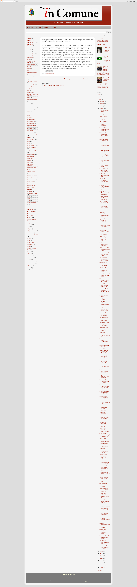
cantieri (29, 68)
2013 (99, 570)
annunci (29, 49)
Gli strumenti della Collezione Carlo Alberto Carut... (103, 264)
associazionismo (31, 54)
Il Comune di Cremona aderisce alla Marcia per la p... (104, 187)
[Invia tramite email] (46, 71)
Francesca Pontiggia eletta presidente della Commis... (104, 392)
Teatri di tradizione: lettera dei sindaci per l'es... (104, 160)
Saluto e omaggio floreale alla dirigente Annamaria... (103, 123)
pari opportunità (30, 154)
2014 (99, 99)
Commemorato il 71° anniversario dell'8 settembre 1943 (104, 462)
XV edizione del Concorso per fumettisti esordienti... (103, 408)
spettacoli (29, 225)
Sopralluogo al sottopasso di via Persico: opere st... (104, 309)
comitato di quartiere (32, 81)
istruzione (29, 137)
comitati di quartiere (31, 78)
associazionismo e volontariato (31, 56)
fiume (28, 115)
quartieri (29, 189)
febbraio (102, 565)
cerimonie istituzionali (32, 72)
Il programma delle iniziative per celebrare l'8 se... (103, 514)
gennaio (102, 567)
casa (28, 70)
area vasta (29, 51)
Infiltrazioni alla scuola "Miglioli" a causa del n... (104, 397)
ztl (27, 270)
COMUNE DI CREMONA (68, 574)
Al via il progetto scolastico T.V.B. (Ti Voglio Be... (103, 203)
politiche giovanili (31, 177)
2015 (99, 97)
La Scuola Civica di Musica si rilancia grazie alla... (104, 175)
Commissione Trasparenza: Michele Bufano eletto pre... (103, 424)
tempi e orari (30, 233)
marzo (101, 562)
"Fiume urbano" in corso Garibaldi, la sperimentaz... (104, 145)
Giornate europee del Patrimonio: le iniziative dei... (104, 361)
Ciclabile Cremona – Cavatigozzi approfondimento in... (104, 181)
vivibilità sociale (31, 264)
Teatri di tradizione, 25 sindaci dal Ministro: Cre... (103, 351)
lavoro (28, 141)
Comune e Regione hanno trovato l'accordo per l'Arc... (103, 479)
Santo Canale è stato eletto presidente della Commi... (104, 324)
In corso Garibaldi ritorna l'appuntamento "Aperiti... (103, 297)
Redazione (53, 27)
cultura (28, 97)
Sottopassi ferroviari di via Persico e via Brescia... (104, 254)
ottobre (101, 106)
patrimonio (29, 158)
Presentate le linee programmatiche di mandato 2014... (104, 129)
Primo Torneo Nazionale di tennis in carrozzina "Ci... (104, 430)
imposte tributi (30, 123)
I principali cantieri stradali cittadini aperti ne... (103, 140)
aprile (101, 560)
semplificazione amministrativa (30, 208)
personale (29, 162)
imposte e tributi (31, 121)
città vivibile (30, 76)
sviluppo (29, 229)
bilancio (29, 66)
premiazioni (30, 183)
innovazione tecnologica (32, 134)
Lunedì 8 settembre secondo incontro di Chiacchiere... (104, 473)
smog (28, 223)
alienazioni (29, 38)
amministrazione (50, 73)
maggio (101, 558)
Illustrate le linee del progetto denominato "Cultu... (104, 112)
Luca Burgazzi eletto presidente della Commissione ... (104, 445)
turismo (29, 251)
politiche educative (31, 175)
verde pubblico (30, 258)
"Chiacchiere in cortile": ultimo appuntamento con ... (104, 303)
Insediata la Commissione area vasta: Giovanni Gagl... (104, 387)
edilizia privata (30, 109)
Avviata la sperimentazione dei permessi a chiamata (104, 525)
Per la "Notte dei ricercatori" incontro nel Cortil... (103, 238)
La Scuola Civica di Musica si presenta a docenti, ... (104, 150)
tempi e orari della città (32, 235)
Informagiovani (30, 128)
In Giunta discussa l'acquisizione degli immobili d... (104, 509)
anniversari (29, 47)
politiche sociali (30, 179)
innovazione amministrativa (30, 131)
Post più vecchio (88, 79)
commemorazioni (31, 85)
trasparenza (29, 244)
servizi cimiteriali (31, 211)
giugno (101, 556)
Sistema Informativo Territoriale (31, 220)
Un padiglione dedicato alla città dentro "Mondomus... (104, 232)
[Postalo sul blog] (47, 71)
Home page (30, 27)
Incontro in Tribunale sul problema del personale (104, 537)
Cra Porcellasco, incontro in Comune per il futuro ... (104, 485)
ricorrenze (29, 191)
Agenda (46, 27)
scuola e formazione (31, 202)
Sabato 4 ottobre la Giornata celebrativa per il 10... (104, 118)
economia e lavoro (31, 107)
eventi (28, 111)
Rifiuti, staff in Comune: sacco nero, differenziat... (104, 440)
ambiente (29, 40)
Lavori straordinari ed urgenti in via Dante (104, 505)
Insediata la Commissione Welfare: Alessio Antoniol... (103, 450)
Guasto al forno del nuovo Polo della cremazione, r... (103, 285)
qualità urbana (30, 187)
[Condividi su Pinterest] (52, 71)
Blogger (85, 581)
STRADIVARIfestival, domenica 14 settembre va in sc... (104, 468)
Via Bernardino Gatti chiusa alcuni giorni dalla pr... (104, 249)
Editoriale (38, 27)
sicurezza (29, 217)
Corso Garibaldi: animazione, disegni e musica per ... (104, 435)
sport (28, 227)
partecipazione (30, 156)
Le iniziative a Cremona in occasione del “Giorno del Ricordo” (106, 50)
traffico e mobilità (31, 242)
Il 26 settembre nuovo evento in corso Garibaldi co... (104, 244)
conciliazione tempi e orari (32, 89)
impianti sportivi (31, 119)
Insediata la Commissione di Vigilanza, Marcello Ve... (104, 334)
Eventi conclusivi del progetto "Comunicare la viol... (104, 341)
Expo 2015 (29, 113)
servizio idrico (30, 215)
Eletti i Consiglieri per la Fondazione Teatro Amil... (104, 226)
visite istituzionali (31, 262)
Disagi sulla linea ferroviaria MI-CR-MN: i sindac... (104, 280)
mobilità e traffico (31, 145)
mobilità (29, 143)
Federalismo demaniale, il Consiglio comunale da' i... (104, 214)
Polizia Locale (30, 181)
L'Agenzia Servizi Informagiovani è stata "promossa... (104, 170)
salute (28, 196)
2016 (99, 94)
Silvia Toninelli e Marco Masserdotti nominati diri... (104, 193)
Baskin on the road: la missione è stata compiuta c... (104, 371)
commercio (29, 86)
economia (29, 105)
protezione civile (31, 185)
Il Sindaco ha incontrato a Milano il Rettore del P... (104, 519)
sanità (28, 198)
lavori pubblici (30, 139)
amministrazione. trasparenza (31, 45)
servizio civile (30, 213)
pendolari (29, 160)
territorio (29, 238)
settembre (102, 108)
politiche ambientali (31, 171)
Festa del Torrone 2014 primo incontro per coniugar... (103, 456)
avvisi (28, 59)
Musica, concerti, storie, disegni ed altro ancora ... (103, 547)
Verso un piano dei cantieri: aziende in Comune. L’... (104, 501)
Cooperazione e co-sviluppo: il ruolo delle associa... (104, 376)
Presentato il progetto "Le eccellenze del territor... (104, 155)
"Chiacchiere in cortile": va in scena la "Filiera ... (104, 402)
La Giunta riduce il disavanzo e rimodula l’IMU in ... (104, 291)
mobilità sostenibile (31, 150)
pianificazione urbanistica (30, 164)
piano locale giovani (31, 167)
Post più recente (47, 79)
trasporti (29, 246)
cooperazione (30, 92)
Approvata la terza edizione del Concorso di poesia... (103, 221)
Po (27, 169)
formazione (29, 117)
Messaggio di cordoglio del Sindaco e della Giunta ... (103, 135)
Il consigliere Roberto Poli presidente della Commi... (104, 418)
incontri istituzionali (31, 125)
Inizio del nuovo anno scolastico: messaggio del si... (104, 346)
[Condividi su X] (49, 71)
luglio (101, 553)
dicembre (102, 101)
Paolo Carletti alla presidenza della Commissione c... (104, 319)
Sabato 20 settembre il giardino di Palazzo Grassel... (104, 275)
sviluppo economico (31, 231)
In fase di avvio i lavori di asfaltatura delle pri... (104, 165)
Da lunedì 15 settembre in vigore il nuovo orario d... (104, 414)
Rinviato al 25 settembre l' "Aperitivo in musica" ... (103, 269)
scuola (28, 200)
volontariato (30, 266)
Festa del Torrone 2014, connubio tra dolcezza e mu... (104, 366)
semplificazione (30, 206)
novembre (102, 103)
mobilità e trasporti (31, 147)
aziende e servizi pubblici (31, 61)
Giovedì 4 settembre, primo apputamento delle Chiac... (104, 542)
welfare (29, 268)
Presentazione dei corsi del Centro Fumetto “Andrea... (104, 259)
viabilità (29, 260)
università (29, 253)
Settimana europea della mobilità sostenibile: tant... (104, 356)
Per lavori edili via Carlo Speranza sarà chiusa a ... (104, 329)
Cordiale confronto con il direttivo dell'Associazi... (103, 314)
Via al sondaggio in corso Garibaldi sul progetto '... (104, 490)
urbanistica (29, 255)
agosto (101, 551)
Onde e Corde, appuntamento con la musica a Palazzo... (104, 531)
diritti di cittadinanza (32, 99)
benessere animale (31, 64)
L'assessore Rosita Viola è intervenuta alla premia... (104, 381)
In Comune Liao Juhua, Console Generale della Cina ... (104, 208)
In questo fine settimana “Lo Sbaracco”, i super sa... (104, 495)
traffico (28, 240)
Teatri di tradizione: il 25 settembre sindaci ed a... (104, 198)
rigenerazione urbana (32, 193)
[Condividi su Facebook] (50, 71)
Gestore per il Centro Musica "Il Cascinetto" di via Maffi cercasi (103, 60)
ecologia (29, 103)
